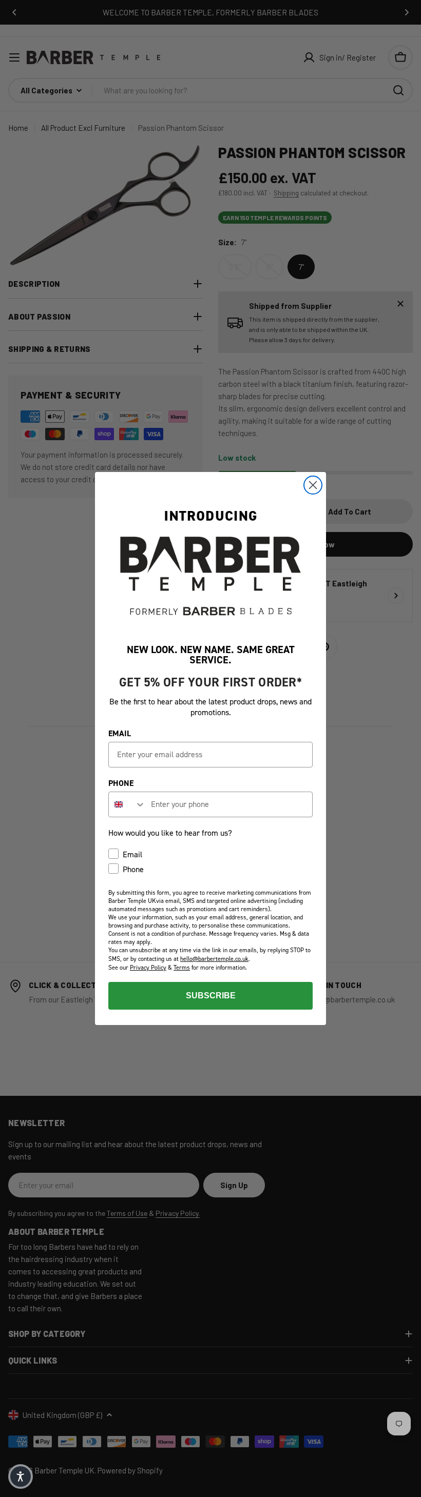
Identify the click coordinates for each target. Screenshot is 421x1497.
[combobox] (127, 804)
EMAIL (119, 733)
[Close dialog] (313, 485)
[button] (20, 1476)
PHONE (120, 783)
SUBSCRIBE (211, 995)
